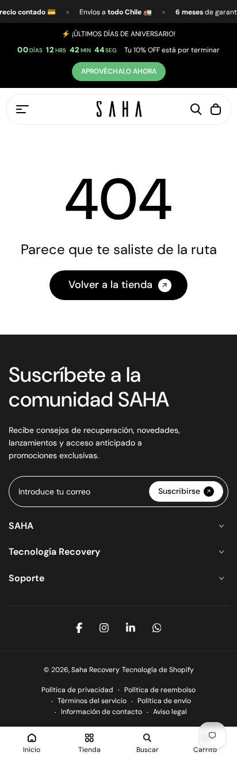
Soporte (26, 578)
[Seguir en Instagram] (104, 628)
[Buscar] (196, 109)
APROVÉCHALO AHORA (118, 71)
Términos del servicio (92, 700)
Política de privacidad (77, 689)
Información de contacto (101, 711)
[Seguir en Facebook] (79, 628)
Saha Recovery (95, 669)
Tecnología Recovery (54, 552)
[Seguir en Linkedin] (130, 628)
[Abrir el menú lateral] (22, 109)
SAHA (21, 526)
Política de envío (164, 700)
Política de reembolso (160, 689)
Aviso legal (170, 711)
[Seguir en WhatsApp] (157, 628)
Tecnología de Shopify (158, 669)
